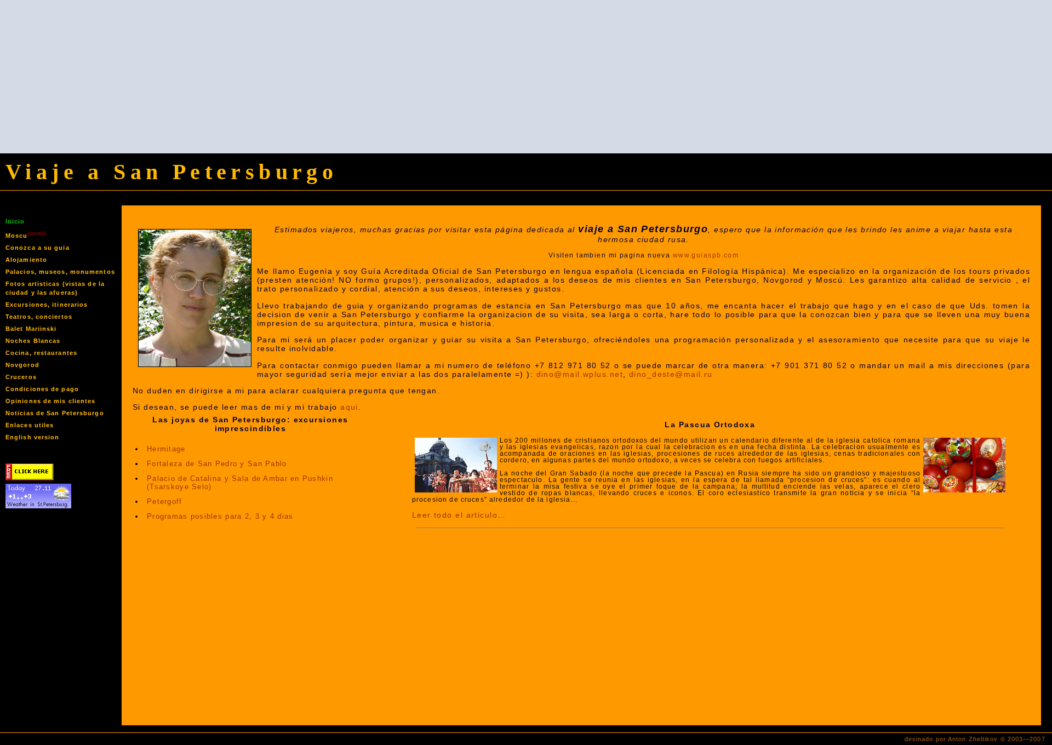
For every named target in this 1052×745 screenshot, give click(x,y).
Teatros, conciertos (38, 316)
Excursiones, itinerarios (46, 304)
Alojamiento (26, 259)
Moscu (25, 235)
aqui (349, 407)
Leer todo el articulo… (459, 515)
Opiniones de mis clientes (50, 401)
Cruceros (21, 377)
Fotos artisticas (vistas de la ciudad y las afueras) (55, 288)
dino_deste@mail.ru (671, 374)
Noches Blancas (32, 340)
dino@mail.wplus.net (579, 374)
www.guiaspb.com (706, 255)
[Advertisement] (526, 76)
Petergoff (164, 501)
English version (32, 437)
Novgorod (22, 365)
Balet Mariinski (31, 328)
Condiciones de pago (42, 389)
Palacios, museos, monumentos (60, 271)
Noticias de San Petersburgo (54, 413)
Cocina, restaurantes (41, 352)
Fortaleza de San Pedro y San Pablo (217, 464)
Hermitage (166, 449)
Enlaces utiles (29, 425)
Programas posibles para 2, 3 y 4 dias (220, 516)
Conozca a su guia (37, 247)
